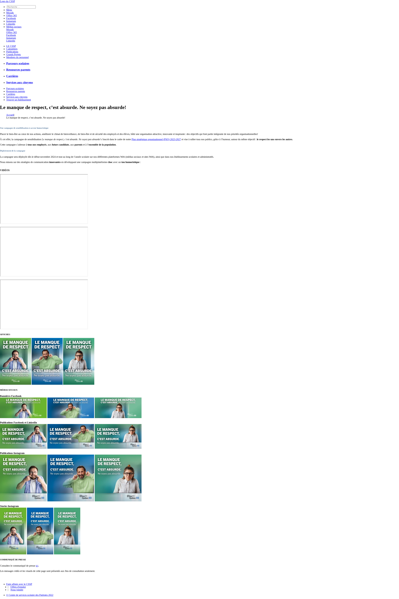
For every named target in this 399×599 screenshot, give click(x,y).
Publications (12, 51)
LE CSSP (11, 46)
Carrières (12, 76)
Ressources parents (18, 69)
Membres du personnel (17, 57)
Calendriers (11, 49)
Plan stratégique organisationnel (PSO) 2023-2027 (156, 139)
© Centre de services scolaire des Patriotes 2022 (29, 595)
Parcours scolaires (17, 63)
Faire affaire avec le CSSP (19, 584)
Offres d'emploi (18, 587)
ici (37, 565)
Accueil (10, 115)
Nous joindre (16, 589)
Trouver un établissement (18, 99)
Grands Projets (13, 54)
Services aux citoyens (19, 82)
